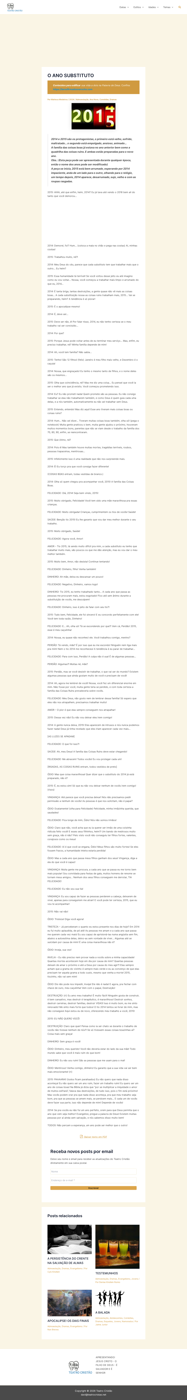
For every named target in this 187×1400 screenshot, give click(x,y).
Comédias (104, 99)
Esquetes (108, 1321)
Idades (152, 7)
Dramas (113, 99)
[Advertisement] (93, 45)
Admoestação (82, 99)
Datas (123, 7)
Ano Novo (94, 99)
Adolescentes (116, 1318)
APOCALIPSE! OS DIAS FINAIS (68, 1321)
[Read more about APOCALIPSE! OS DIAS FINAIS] (69, 1302)
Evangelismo (76, 1268)
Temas (166, 7)
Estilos (137, 7)
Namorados (127, 1321)
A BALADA (102, 1312)
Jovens (134, 1279)
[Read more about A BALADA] (109, 1298)
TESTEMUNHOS (106, 1273)
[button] (127, 7)
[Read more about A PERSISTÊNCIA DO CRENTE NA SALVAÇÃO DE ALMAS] (69, 1239)
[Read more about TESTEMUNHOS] (117, 1246)
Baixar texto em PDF (95, 1136)
